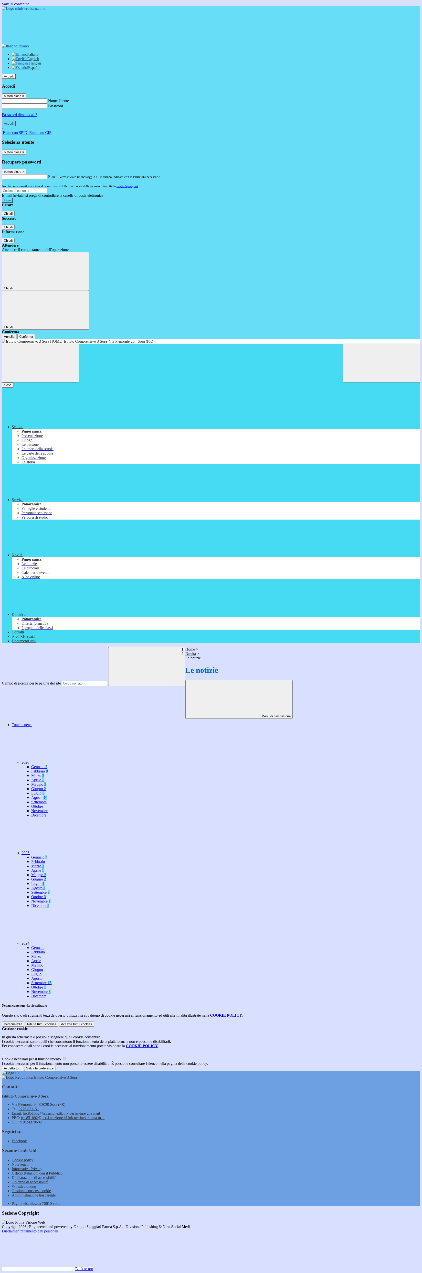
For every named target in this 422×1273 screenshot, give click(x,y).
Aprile (37, 780)
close (7, 385)
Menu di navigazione (276, 716)
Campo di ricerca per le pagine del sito (31, 683)
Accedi (9, 76)
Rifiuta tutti (41, 1024)
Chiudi (8, 214)
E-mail (53, 176)
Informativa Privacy (27, 1169)
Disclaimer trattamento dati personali (30, 1231)
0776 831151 (29, 1109)
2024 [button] (25, 943)
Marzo (37, 775)
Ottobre (37, 806)
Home (190, 649)
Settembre (39, 802)
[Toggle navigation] (40, 363)
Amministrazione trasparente (34, 1195)
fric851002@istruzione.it (61, 1113)
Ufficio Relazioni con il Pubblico (37, 1173)
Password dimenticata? (19, 115)
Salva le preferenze (39, 1068)
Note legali (20, 1164)
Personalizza (13, 1024)
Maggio (38, 784)
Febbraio (39, 771)
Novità (190, 654)
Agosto (39, 797)
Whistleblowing (24, 1186)
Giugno (38, 789)
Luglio (37, 793)
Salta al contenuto (15, 4)
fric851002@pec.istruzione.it (63, 1118)
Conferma (26, 336)
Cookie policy (22, 1160)
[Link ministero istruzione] (23, 8)
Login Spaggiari (127, 186)
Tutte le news (22, 725)
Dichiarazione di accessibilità (34, 1177)
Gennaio (39, 767)
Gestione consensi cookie (31, 1191)
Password (55, 106)
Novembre (39, 811)
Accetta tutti (76, 1024)
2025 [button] (25, 853)
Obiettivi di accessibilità (30, 1182)
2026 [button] (25, 762)
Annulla (9, 336)
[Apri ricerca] (381, 363)
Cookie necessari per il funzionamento (32, 1059)
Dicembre (38, 815)
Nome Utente (58, 101)
